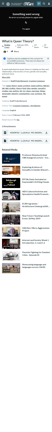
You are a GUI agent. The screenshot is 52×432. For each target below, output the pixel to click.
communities (24, 94)
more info (6, 77)
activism (38, 94)
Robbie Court (7, 46)
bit (21, 91)
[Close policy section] (48, 58)
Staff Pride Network (19, 81)
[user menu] (49, 4)
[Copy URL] (26, 23)
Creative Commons (37, 81)
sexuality (41, 88)
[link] (39, 4)
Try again (26, 29)
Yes (18, 120)
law (10, 91)
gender (34, 88)
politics (16, 91)
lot (24, 91)
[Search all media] (44, 4)
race (32, 94)
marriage (35, 91)
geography (6, 94)
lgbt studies (10, 88)
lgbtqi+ (46, 86)
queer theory (11, 86)
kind (24, 88)
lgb (3, 88)
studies (5, 91)
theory (19, 88)
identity (14, 94)
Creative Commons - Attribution (26, 106)
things (42, 91)
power (4, 96)
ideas (28, 91)
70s (44, 94)
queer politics (37, 86)
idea (29, 88)
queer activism (24, 86)
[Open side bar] (3, 4)
